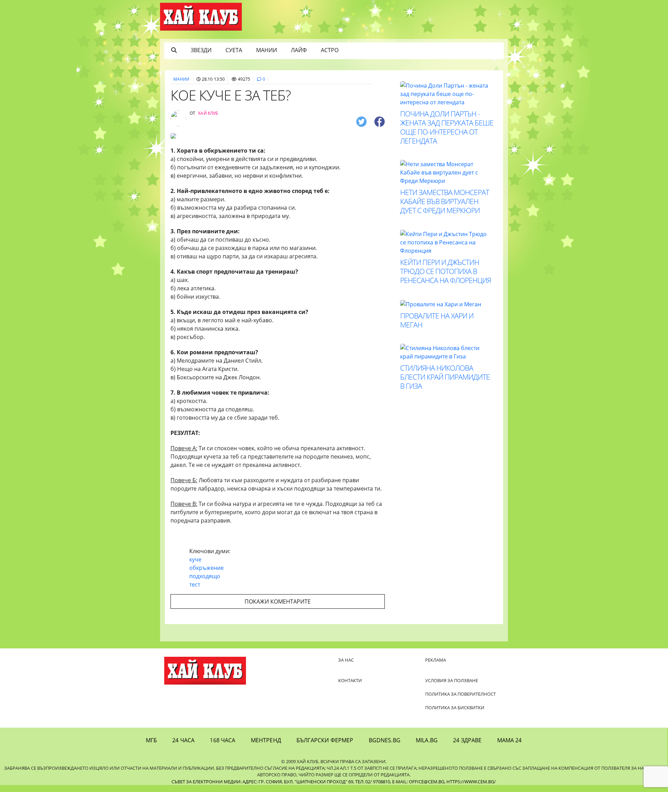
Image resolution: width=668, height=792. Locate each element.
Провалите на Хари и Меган (437, 320)
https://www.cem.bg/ (471, 781)
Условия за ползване (451, 680)
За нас (346, 660)
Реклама (435, 660)
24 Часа (183, 740)
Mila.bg (427, 740)
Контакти (350, 680)
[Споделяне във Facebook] (379, 121)
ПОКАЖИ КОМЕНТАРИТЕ (278, 601)
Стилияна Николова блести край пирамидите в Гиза (445, 377)
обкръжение (206, 568)
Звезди (201, 50)
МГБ (151, 740)
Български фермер (324, 740)
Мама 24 (509, 740)
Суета (233, 50)
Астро (330, 50)
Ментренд (266, 740)
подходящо (204, 576)
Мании (266, 50)
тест (194, 584)
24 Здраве (467, 740)
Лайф (299, 50)
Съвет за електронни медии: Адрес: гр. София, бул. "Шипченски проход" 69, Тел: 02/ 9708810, (281, 781)
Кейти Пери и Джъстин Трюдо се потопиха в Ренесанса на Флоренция (445, 271)
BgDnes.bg (384, 740)
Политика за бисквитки (454, 707)
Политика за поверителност (460, 694)
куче (195, 559)
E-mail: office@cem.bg (418, 781)
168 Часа (222, 740)
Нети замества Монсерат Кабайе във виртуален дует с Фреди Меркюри (444, 201)
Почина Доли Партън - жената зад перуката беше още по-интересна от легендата (446, 127)
